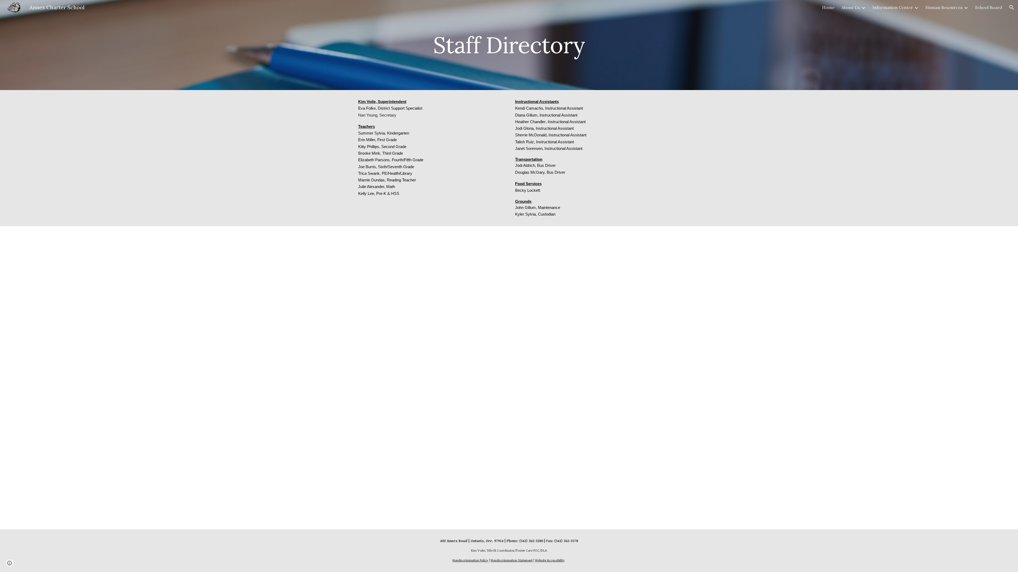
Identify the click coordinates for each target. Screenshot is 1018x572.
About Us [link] (850, 7)
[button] (1011, 7)
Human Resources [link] (944, 7)
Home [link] (828, 7)
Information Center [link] (892, 7)
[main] (509, 45)
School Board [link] (988, 7)
